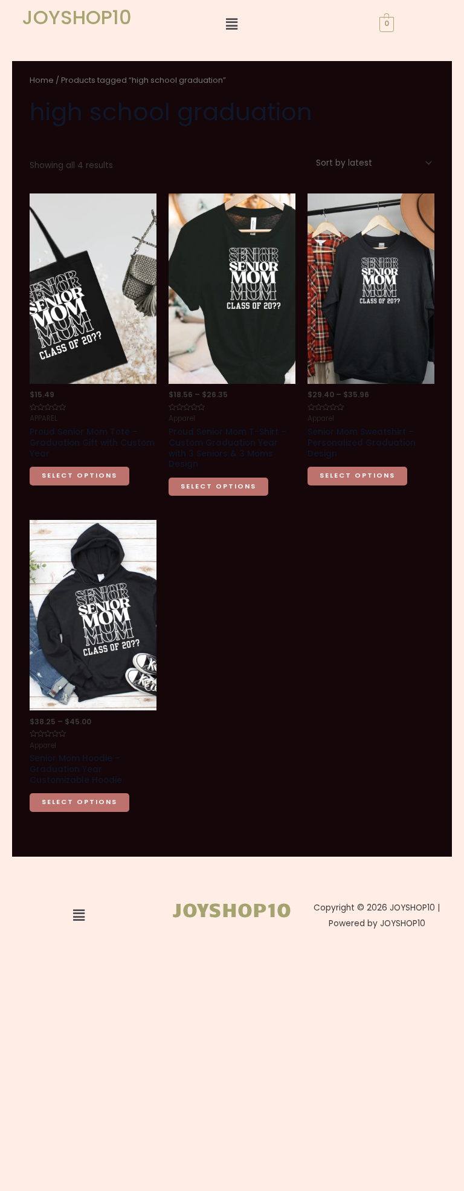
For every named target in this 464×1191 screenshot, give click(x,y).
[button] (232, 24)
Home (42, 80)
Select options (79, 475)
